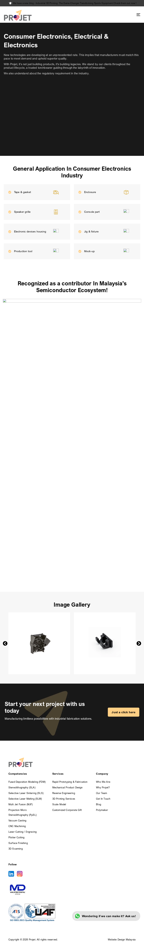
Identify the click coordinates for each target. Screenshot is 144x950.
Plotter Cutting (16, 837)
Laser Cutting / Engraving (22, 831)
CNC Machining (17, 826)
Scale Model (59, 804)
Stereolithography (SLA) (21, 787)
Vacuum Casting (17, 820)
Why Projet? (103, 787)
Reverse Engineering (63, 793)
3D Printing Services (63, 798)
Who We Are (103, 781)
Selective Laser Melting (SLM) (25, 798)
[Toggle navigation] (117, 14)
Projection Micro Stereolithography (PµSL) (22, 812)
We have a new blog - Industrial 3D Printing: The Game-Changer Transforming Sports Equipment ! (74, 3)
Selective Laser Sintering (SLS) (26, 793)
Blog (98, 804)
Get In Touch (103, 798)
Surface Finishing (18, 842)
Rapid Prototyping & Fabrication (70, 781)
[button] (5, 643)
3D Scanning (15, 848)
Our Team (101, 793)
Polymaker (102, 809)
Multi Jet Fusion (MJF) (20, 804)
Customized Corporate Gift (67, 809)
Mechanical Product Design (67, 787)
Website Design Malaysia (122, 939)
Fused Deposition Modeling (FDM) (27, 781)
